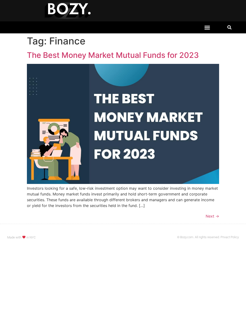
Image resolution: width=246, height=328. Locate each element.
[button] (207, 27)
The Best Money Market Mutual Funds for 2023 (113, 55)
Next (212, 216)
